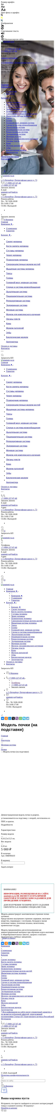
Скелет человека (13, 102)
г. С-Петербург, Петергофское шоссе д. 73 (19, 62)
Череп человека (13, 109)
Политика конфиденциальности (15, 1075)
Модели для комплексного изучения (22, 139)
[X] (13, 718)
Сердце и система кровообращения (21, 125)
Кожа (8, 143)
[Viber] (16, 718)
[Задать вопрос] (1, 871)
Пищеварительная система (17, 130)
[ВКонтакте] (7, 163)
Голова (9, 120)
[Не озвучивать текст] (2, 37)
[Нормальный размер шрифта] (2, 7)
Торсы (9, 118)
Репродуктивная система (17, 132)
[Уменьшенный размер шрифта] (2, 4)
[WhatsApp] (20, 718)
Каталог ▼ (6, 98)
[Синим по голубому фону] (2, 21)
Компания (5, 946)
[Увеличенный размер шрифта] (3, 10)
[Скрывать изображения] (2, 29)
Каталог (4, 955)
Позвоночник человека (16, 111)
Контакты (5, 159)
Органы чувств (12, 141)
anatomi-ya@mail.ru (9, 58)
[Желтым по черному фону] (2, 18)
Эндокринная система (15, 134)
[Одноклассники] (6, 718)
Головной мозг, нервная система (20, 123)
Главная (5, 85)
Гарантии (10, 94)
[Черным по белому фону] (2, 15)
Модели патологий (14, 145)
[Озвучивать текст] (2, 34)
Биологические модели (16, 150)
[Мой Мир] (9, 718)
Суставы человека (14, 107)
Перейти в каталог (9, 1108)
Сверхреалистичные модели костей (21, 114)
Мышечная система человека (18, 116)
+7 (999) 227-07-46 (13, 49)
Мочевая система (13, 136)
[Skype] (24, 718)
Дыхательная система (15, 127)
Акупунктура (12, 152)
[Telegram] (27, 718)
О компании (11, 91)
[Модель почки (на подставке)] (27, 800)
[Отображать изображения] (2, 26)
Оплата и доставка (10, 157)
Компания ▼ (7, 87)
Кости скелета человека (16, 104)
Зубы (8, 148)
